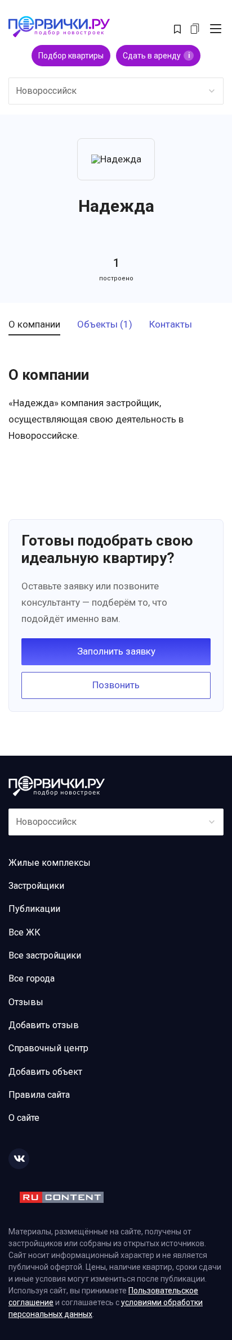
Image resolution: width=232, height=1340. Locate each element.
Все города (31, 978)
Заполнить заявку (116, 651)
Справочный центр (48, 1048)
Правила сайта (39, 1094)
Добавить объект (45, 1071)
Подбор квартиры (71, 55)
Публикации (34, 908)
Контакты (170, 325)
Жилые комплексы (49, 862)
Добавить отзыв (43, 1025)
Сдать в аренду (156, 55)
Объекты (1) (104, 325)
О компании (34, 325)
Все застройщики (44, 955)
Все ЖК (24, 932)
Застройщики (36, 885)
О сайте (23, 1117)
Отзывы (25, 1002)
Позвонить (116, 685)
